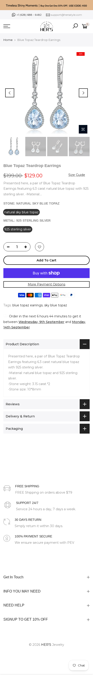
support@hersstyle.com (66, 14)
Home (8, 40)
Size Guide (76, 175)
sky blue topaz (55, 305)
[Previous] (9, 92)
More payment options (46, 284)
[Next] (83, 92)
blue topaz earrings (27, 305)
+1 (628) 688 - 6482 (29, 14)
